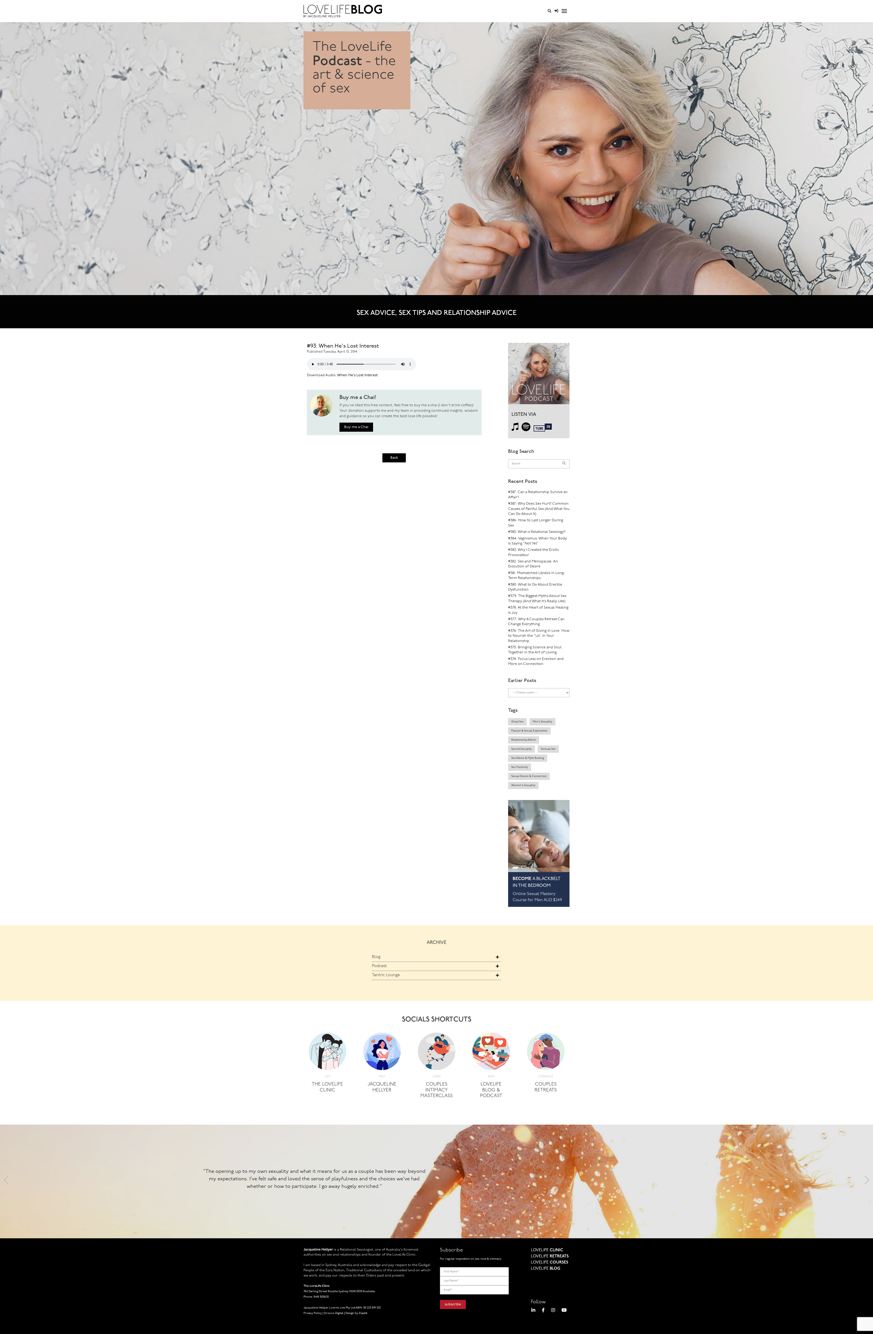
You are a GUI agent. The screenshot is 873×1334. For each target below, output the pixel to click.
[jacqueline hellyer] (382, 1053)
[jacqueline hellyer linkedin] (533, 1311)
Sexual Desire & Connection (529, 776)
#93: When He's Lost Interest (343, 346)
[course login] (556, 11)
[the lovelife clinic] (327, 1053)
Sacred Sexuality (521, 749)
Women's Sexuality (523, 785)
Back (394, 458)
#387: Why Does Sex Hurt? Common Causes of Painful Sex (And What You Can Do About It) (538, 509)
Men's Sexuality (542, 721)
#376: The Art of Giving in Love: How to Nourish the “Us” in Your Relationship (538, 636)
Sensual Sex (548, 749)
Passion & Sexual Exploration (529, 731)
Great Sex (517, 721)
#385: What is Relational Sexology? (536, 532)
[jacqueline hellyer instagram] (553, 1311)
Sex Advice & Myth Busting (527, 758)
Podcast (379, 966)
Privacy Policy (313, 1313)
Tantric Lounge (386, 975)
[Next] (866, 1181)
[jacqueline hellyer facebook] (543, 1311)
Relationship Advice (523, 740)
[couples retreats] (545, 1053)
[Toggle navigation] (564, 11)
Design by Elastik (356, 1313)
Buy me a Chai (356, 427)
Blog (376, 957)
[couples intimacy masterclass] (436, 1053)
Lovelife (547, 1250)
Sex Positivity (519, 767)
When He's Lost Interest (357, 375)
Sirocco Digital (333, 1313)
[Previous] (6, 1181)
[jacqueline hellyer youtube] (564, 1311)
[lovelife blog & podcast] (491, 1053)
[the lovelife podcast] (538, 375)
